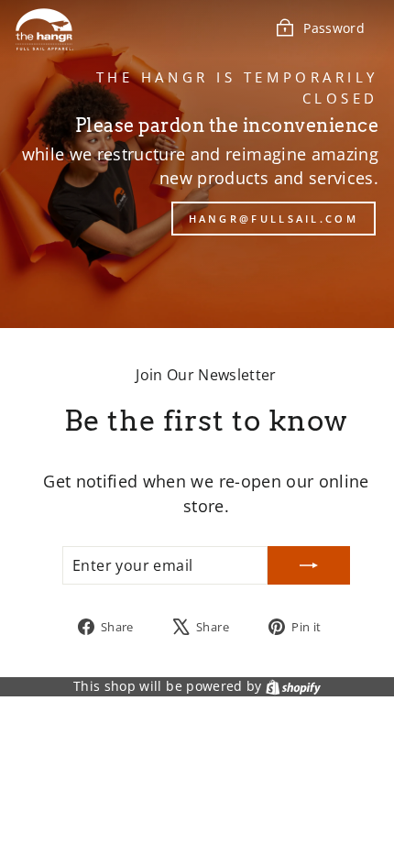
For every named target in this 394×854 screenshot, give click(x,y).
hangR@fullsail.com (273, 218)
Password (334, 28)
